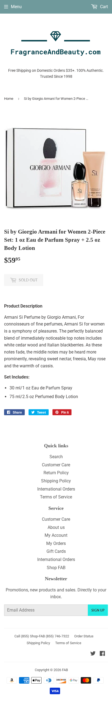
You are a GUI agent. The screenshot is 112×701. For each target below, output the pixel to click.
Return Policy (56, 472)
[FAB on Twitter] (93, 654)
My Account (56, 535)
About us (56, 527)
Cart (103, 6)
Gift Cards (56, 551)
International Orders (56, 489)
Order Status (84, 636)
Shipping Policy (56, 480)
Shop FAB (56, 567)
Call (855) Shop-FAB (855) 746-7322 (41, 636)
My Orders (56, 543)
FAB (65, 670)
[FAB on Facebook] (102, 654)
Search (56, 456)
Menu (16, 6)
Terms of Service (56, 497)
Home (8, 99)
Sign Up (97, 610)
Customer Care (56, 464)
